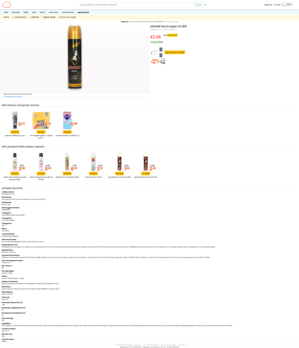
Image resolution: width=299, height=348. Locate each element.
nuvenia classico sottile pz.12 (67, 135)
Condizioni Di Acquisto (124, 345)
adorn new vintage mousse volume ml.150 (15, 178)
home (6, 17)
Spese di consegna (168, 345)
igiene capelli (49, 17)
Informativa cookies (150, 345)
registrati (268, 4)
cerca (199, 4)
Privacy (137, 345)
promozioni (158, 22)
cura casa (53, 12)
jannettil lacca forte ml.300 (119, 177)
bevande (16, 12)
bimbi (26, 12)
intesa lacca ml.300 (93, 177)
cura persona (68, 12)
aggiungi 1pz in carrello (175, 52)
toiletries (35, 17)
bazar (42, 12)
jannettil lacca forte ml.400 (145, 177)
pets (34, 12)
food (6, 12)
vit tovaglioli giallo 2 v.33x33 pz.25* (41, 136)
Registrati (124, 22)
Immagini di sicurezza (13, 96)
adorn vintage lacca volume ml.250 (41, 178)
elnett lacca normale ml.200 (67, 177)
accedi (277, 4)
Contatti (182, 345)
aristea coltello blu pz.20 (15, 135)
